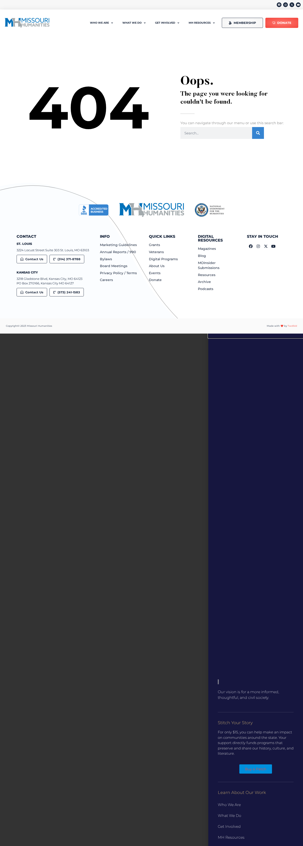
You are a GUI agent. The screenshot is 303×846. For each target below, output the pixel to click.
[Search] (258, 133)
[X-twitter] (292, 4)
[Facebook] (279, 4)
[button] (255, 336)
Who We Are (229, 804)
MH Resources (231, 837)
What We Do (229, 815)
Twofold (292, 326)
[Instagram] (285, 4)
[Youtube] (298, 4)
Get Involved (229, 826)
